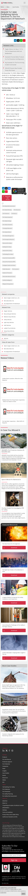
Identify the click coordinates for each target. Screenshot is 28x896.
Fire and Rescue (6, 759)
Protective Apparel (7, 761)
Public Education (6, 269)
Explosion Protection (7, 272)
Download (14, 547)
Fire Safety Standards (7, 224)
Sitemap (4, 810)
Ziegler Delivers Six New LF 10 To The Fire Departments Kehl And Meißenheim (14, 51)
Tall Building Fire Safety (8, 254)
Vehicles (6, 338)
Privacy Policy (13, 889)
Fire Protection (6, 213)
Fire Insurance (15, 269)
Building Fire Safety (7, 247)
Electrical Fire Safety (7, 243)
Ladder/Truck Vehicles (9, 328)
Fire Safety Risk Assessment (9, 206)
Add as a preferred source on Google (21, 191)
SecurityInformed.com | (7, 884)
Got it (23, 893)
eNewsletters (5, 807)
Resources (5, 777)
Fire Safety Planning (7, 209)
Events (4, 775)
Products (4, 757)
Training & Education (7, 228)
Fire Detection (17, 209)
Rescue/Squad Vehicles (10, 314)
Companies (5, 766)
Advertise (4, 801)
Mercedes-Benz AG (9, 300)
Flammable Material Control (9, 276)
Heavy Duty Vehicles (9, 331)
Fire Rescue (14, 213)
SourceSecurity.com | (17, 884)
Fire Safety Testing (7, 221)
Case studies (5, 773)
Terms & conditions (7, 812)
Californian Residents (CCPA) (9, 817)
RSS (3, 782)
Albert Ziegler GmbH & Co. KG (11, 298)
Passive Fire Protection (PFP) (9, 261)
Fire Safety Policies (7, 232)
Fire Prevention (6, 791)
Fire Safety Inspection (7, 217)
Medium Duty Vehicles (10, 316)
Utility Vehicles (8, 319)
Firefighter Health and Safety (9, 265)
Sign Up (14, 860)
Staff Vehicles (7, 325)
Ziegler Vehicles (8, 311)
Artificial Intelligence (7, 280)
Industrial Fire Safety (7, 250)
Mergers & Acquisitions (8, 284)
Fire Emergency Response (8, 239)
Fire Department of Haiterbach (12, 303)
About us (4, 803)
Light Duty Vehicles (9, 322)
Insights (4, 771)
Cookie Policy (3, 892)
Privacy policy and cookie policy (10, 814)
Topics (4, 784)
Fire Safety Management (8, 235)
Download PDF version (7, 198)
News (3, 768)
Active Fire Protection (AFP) (8, 258)
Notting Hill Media (11, 878)
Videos (4, 780)
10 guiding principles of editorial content (13, 805)
